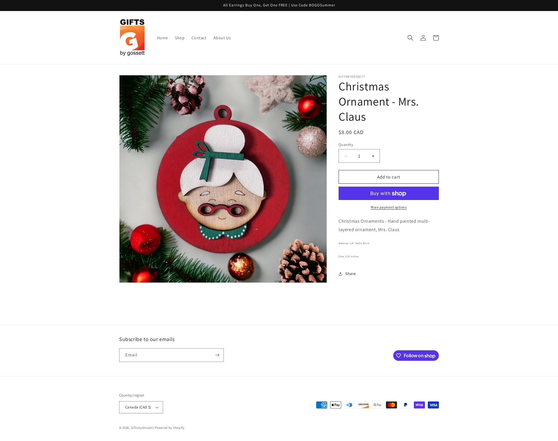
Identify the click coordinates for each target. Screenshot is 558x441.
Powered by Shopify (170, 428)
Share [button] (350, 273)
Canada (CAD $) (138, 407)
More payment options (389, 207)
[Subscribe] (217, 355)
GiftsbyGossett (142, 428)
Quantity (346, 144)
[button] (410, 37)
